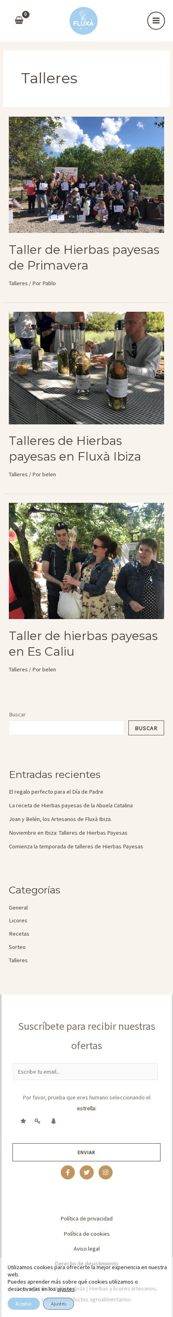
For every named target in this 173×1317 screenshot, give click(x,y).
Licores (18, 920)
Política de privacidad (86, 1218)
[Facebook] (68, 1172)
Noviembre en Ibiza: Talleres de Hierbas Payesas (68, 832)
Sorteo (17, 947)
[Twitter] (87, 1172)
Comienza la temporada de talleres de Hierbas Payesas (76, 846)
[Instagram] (106, 1172)
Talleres (18, 283)
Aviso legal (87, 1248)
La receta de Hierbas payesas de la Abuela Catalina (71, 805)
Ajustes (58, 1304)
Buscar (17, 714)
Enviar (86, 1152)
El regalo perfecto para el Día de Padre (56, 791)
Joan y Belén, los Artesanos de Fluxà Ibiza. (60, 819)
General (18, 907)
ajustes (66, 1288)
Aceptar (24, 1304)
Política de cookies (87, 1233)
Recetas (19, 933)
